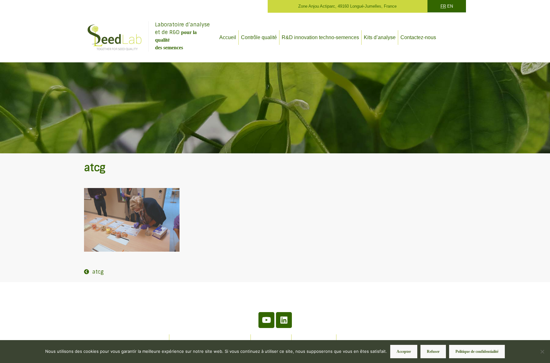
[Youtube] (266, 320)
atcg (98, 272)
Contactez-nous (418, 37)
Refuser (433, 351)
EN (450, 6)
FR (443, 6)
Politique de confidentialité (476, 351)
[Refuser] (542, 351)
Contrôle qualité (259, 37)
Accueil (227, 37)
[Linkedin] (284, 320)
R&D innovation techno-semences (320, 37)
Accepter (404, 351)
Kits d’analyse (380, 37)
